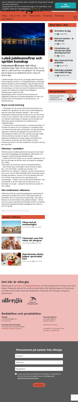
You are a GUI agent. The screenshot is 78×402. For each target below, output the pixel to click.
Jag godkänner (65, 5)
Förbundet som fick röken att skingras (32, 239)
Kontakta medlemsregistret (12, 328)
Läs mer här (36, 9)
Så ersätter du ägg (62, 30)
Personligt (59, 15)
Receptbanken (58, 91)
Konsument (34, 15)
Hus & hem (15, 15)
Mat (25, 15)
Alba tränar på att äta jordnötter (63, 61)
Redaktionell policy (50, 325)
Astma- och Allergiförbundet (28, 286)
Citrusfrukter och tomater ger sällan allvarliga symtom (62, 50)
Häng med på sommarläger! (29, 223)
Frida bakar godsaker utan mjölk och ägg (63, 71)
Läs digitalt (7, 19)
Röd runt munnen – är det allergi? (64, 39)
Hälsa (4, 15)
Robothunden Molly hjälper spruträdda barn (32, 256)
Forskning (47, 15)
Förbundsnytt (8, 65)
